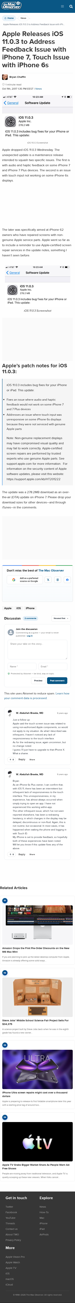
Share (32, 759)
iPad (42, 1229)
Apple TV (11, 1268)
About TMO (12, 1234)
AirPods (44, 1234)
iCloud (9, 1284)
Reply (21, 759)
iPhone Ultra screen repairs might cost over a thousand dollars (35, 1094)
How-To (44, 1212)
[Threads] (57, 580)
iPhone (30, 608)
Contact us (12, 1229)
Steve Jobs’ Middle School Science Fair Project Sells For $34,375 (35, 1022)
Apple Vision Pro (15, 1257)
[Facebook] (67, 580)
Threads (10, 1223)
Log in (30, 635)
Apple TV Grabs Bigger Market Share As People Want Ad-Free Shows (36, 1166)
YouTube (10, 1218)
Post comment (57, 680)
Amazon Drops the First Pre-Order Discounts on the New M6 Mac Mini (35, 950)
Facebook (11, 1212)
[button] (62, 6)
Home (11, 18)
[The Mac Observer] (11, 6)
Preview (38, 680)
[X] (48, 580)
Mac (42, 1218)
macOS (10, 1279)
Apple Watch (13, 1262)
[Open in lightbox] (37, 306)
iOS (18, 608)
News (23, 18)
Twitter (9, 1207)
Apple (8, 608)
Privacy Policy (13, 1240)
